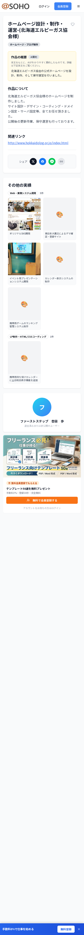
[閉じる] (79, 929)
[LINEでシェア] (51, 161)
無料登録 (66, 929)
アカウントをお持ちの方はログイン (42, 508)
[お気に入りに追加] (72, 24)
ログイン (44, 6)
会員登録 (62, 6)
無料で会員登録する (45, 500)
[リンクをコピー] (61, 161)
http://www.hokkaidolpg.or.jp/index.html (38, 142)
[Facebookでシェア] (42, 161)
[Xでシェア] (33, 161)
